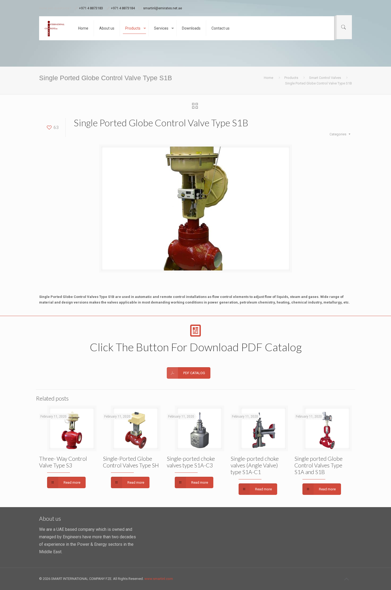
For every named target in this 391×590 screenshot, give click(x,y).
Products (291, 78)
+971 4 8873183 (91, 8)
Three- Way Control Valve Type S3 (63, 461)
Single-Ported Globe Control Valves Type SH (131, 461)
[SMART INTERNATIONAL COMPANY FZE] (54, 28)
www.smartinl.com (158, 579)
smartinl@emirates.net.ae (162, 8)
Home (268, 78)
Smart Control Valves (325, 78)
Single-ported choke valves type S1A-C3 (191, 461)
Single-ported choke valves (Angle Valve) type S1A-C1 (255, 465)
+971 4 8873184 (123, 8)
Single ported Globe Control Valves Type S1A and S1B (318, 465)
